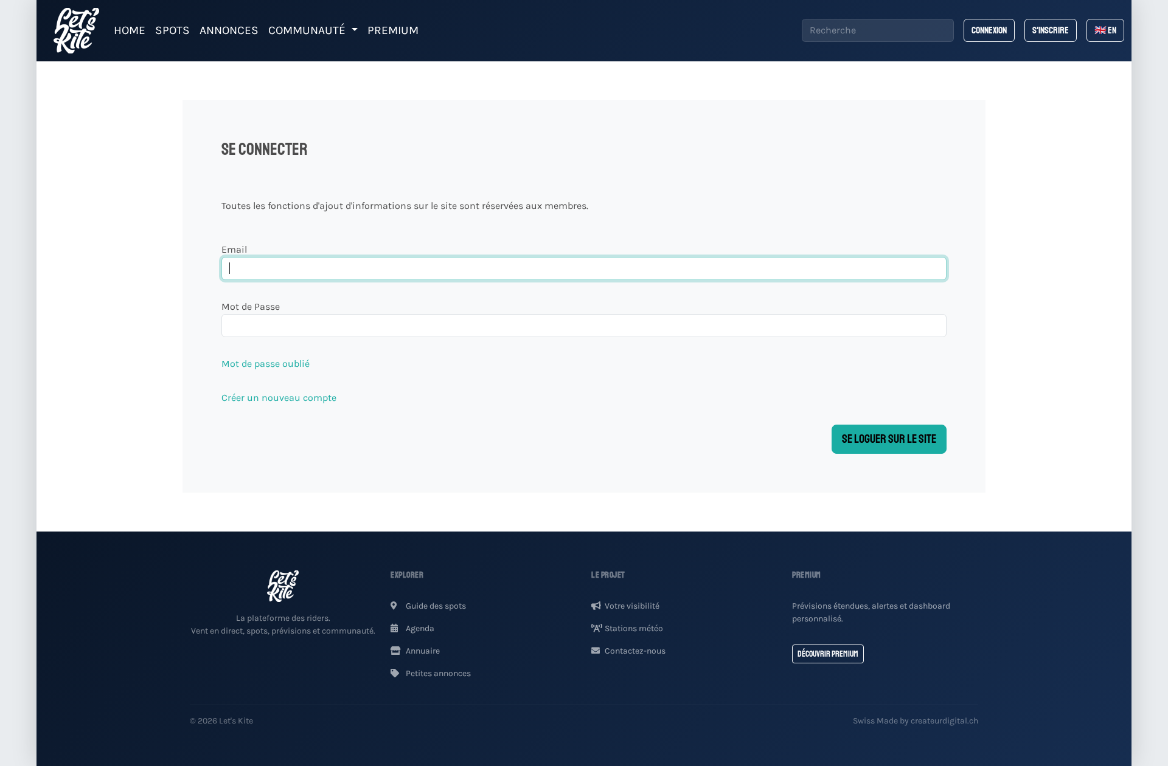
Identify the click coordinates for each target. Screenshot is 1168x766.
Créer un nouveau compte (278, 397)
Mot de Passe (250, 306)
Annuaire (422, 651)
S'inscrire (1050, 30)
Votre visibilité (632, 606)
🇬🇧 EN (1105, 30)
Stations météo (634, 628)
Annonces (229, 30)
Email (234, 249)
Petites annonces (437, 673)
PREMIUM (393, 30)
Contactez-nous (635, 651)
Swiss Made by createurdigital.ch (915, 721)
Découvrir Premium (828, 654)
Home (129, 30)
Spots (172, 30)
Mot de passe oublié (265, 363)
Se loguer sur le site (889, 438)
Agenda (419, 628)
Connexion (989, 30)
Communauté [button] (308, 30)
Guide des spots (435, 606)
